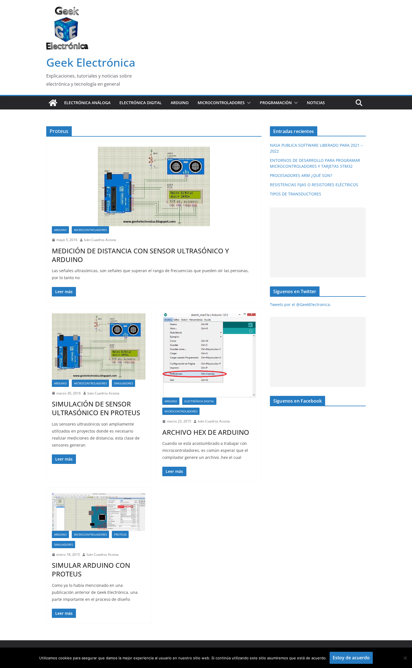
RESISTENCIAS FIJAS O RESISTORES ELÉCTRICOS (314, 184)
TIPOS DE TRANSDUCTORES (295, 194)
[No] (405, 658)
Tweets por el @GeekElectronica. (300, 304)
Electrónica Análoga (87, 102)
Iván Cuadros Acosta (100, 239)
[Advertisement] (316, 242)
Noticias (316, 102)
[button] (248, 103)
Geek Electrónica (90, 62)
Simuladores (123, 383)
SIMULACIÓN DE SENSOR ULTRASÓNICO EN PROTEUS (96, 408)
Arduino (180, 102)
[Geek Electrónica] (53, 102)
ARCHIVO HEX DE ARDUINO (205, 432)
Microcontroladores (221, 102)
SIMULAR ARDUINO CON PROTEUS (91, 569)
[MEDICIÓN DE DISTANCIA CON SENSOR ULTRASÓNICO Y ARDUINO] (154, 186)
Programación (276, 102)
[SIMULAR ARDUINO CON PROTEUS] (98, 512)
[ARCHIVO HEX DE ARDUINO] (209, 355)
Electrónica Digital (140, 102)
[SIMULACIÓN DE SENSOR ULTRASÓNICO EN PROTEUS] (98, 346)
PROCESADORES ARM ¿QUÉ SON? (301, 175)
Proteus (120, 534)
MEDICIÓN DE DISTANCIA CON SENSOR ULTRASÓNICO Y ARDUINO (140, 255)
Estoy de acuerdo (351, 658)
